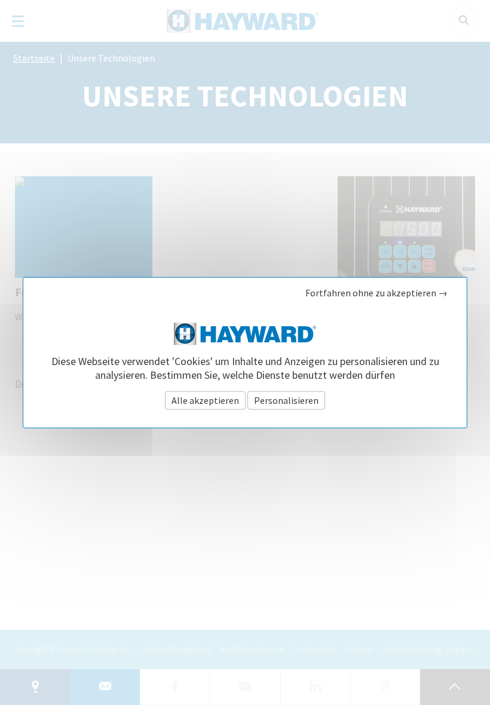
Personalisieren (286, 400)
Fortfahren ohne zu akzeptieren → (376, 293)
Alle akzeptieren (205, 400)
